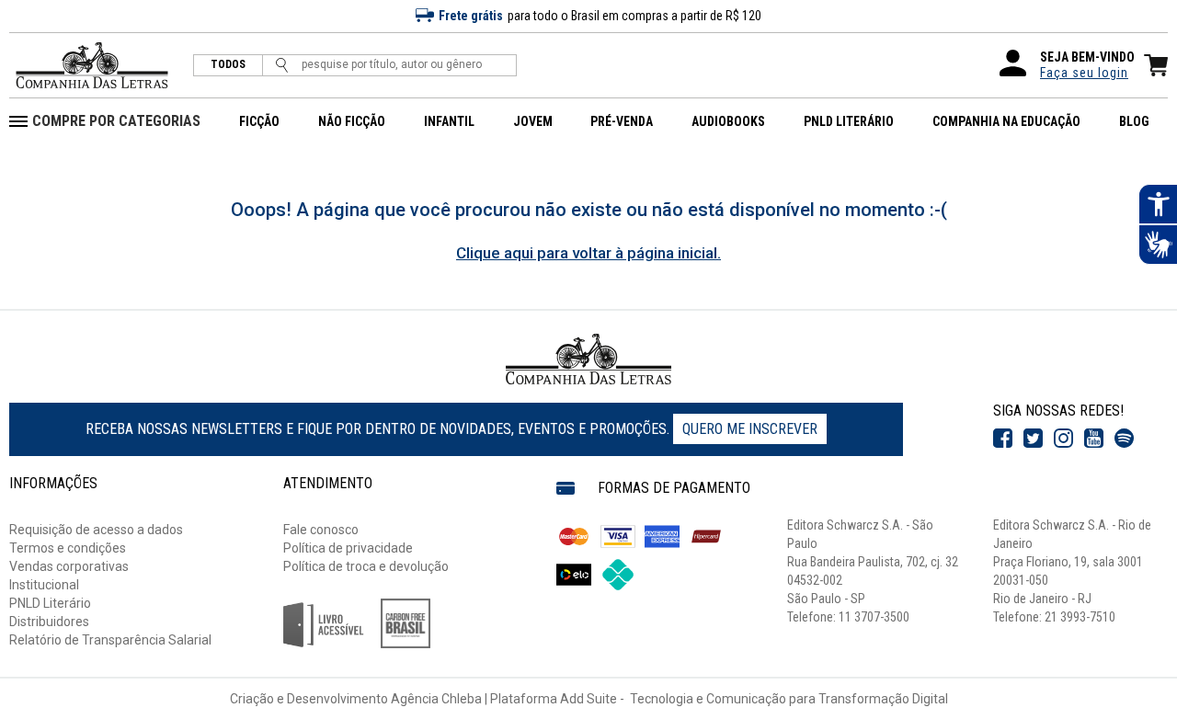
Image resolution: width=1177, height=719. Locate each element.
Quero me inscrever (749, 429)
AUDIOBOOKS (728, 121)
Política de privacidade (348, 548)
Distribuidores (49, 621)
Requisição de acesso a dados (96, 529)
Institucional (44, 584)
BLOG (1134, 121)
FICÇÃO (259, 121)
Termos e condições (67, 548)
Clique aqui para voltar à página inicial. (588, 253)
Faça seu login (1084, 72)
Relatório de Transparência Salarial (110, 640)
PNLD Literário (50, 603)
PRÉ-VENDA (621, 121)
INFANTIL (449, 121)
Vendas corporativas (69, 566)
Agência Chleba (436, 698)
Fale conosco (321, 529)
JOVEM (533, 121)
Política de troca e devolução (366, 566)
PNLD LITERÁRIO (849, 121)
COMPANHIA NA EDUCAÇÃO (1006, 121)
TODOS (228, 65)
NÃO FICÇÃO (351, 121)
